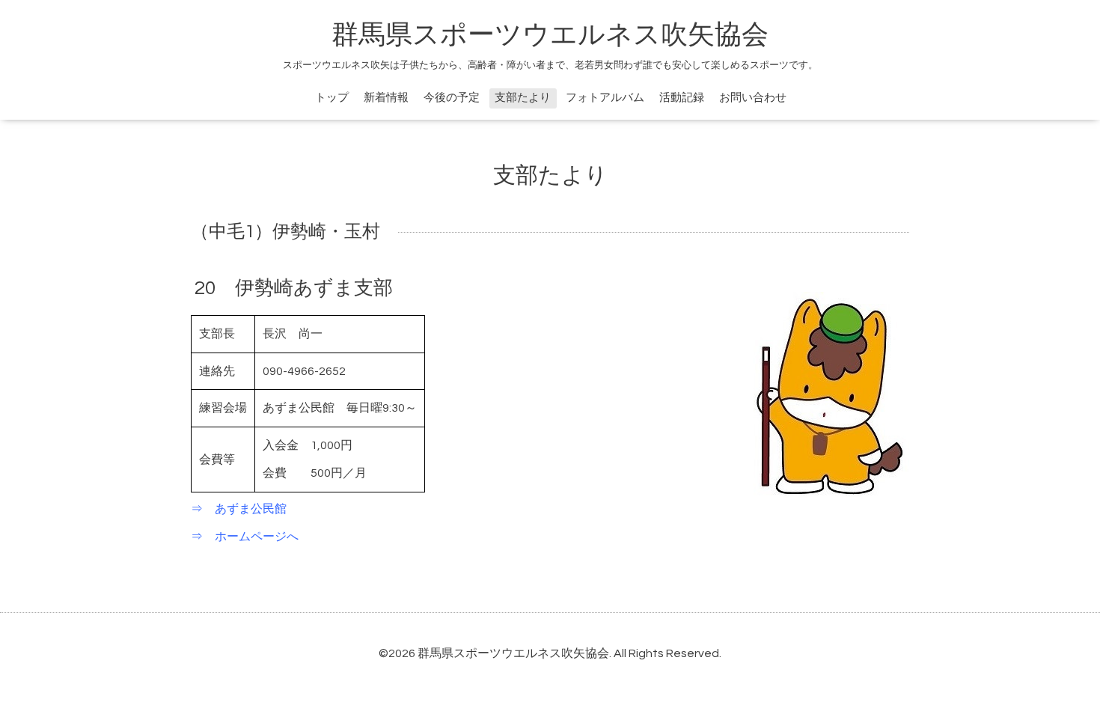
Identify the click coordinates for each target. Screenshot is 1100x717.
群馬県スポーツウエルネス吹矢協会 (550, 35)
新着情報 (386, 97)
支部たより (523, 97)
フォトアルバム (605, 97)
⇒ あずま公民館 (239, 509)
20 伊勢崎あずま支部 (294, 288)
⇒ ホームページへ (245, 537)
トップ (332, 97)
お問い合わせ (752, 97)
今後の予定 (452, 97)
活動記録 (681, 97)
